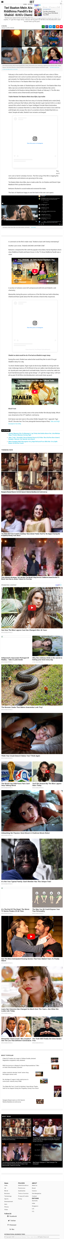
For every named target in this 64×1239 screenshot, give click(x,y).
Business (7, 1193)
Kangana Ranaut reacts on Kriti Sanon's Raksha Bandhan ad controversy (24, 492)
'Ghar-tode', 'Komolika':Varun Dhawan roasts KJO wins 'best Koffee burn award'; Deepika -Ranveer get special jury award (34, 438)
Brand (34, 1188)
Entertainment (8, 1201)
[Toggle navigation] (2, 2)
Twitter (13, 1220)
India (5, 1185)
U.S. (33, 1211)
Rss (12, 1229)
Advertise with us (23, 1185)
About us (34, 1185)
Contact (34, 1196)
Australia (34, 1200)
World (6, 1190)
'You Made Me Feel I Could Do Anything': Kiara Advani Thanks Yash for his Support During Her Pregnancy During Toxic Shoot (46, 1139)
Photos (6, 1207)
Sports (6, 1199)
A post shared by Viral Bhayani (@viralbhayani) (38, 349)
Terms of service (23, 1193)
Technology (8, 1196)
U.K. (33, 1208)
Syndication (21, 1190)
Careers (34, 1190)
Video (6, 1209)
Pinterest (12, 1225)
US (5, 1188)
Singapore (35, 1206)
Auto (5, 1204)
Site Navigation (36, 1193)
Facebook (13, 1216)
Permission (21, 1188)
